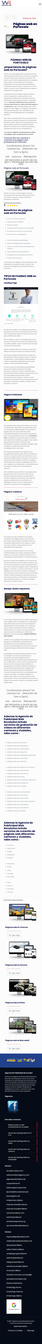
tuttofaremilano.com (15, 1213)
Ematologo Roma (13, 1287)
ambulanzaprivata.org (15, 1221)
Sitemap (30, 1330)
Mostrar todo (30, 18)
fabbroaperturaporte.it (16, 1187)
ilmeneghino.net (13, 1196)
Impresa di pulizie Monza (16, 1204)
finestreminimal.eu (14, 1283)
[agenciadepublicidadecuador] (6, 3)
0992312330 (16, 157)
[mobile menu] (39, 3)
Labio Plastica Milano (15, 1249)
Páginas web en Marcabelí (17, 1040)
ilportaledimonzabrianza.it (17, 1192)
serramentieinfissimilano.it (17, 1225)
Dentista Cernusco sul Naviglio (19, 1274)
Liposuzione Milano (14, 1245)
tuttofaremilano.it (13, 1217)
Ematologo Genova (14, 1291)
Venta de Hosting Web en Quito (19, 1142)
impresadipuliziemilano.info (17, 1236)
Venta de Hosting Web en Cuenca (19, 1150)
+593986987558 (13, 149)
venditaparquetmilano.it (16, 1253)
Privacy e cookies (15, 1330)
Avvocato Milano (13, 1270)
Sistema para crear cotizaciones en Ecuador (18, 1126)
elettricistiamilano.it (14, 1258)
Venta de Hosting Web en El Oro (19, 1134)
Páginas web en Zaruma (16, 965)
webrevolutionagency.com (17, 1175)
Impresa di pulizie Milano (16, 1208)
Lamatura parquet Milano (17, 1266)
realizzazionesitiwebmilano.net (19, 1241)
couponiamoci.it (13, 1183)
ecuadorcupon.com (14, 1171)
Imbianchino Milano (14, 1200)
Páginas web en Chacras (16, 927)
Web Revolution (20, 1326)
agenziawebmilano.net (16, 1179)
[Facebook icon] (21, 1336)
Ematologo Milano (14, 1296)
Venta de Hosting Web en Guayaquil (19, 1158)
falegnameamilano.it (15, 1262)
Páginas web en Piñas (15, 1002)
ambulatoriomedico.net (16, 1279)
